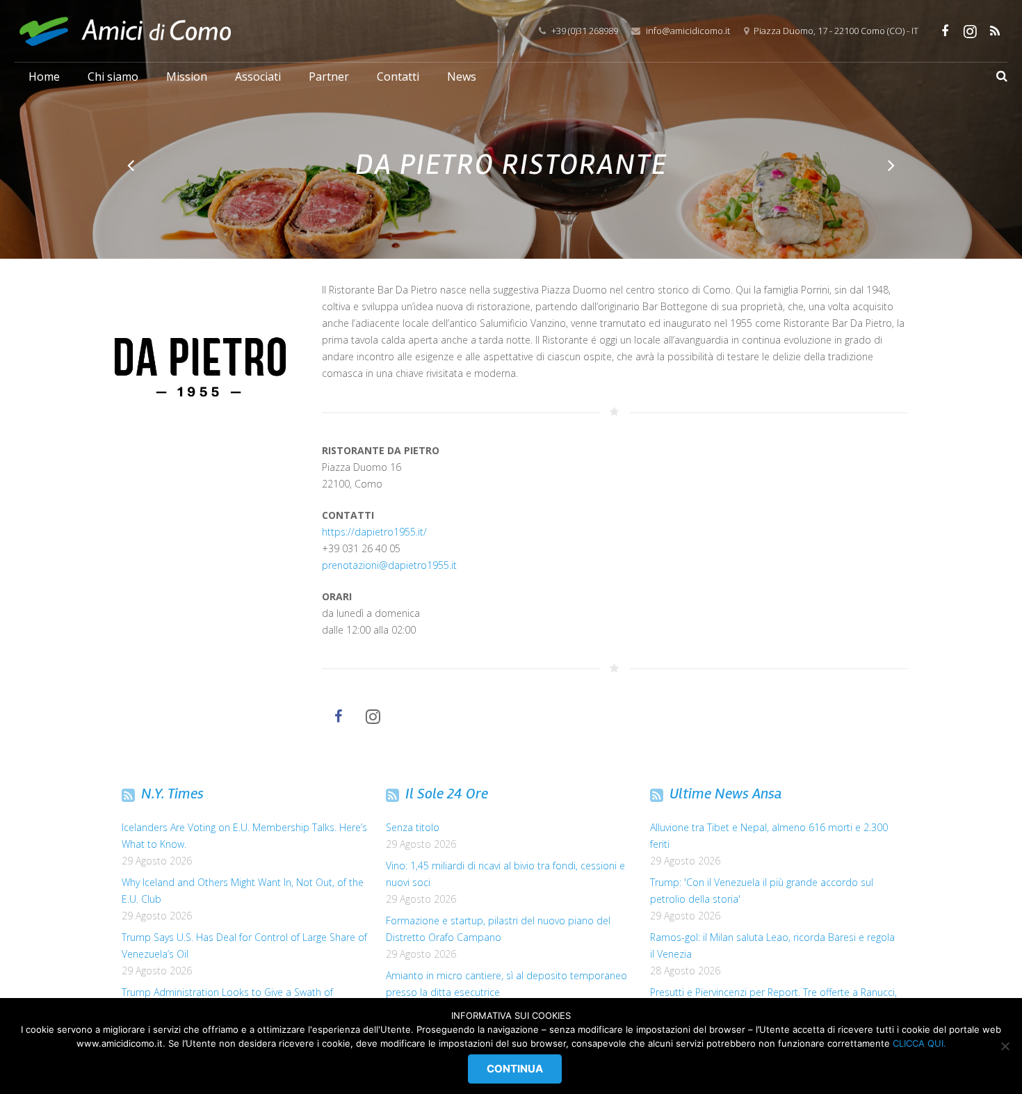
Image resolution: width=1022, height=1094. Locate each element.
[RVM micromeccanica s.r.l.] (890, 165)
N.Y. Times (172, 794)
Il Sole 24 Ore (446, 794)
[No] (1005, 1046)
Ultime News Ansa (726, 794)
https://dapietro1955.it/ (374, 531)
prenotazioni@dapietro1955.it (389, 565)
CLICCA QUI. (919, 1043)
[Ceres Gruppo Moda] (132, 165)
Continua (515, 1068)
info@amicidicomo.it (688, 30)
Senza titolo (412, 827)
